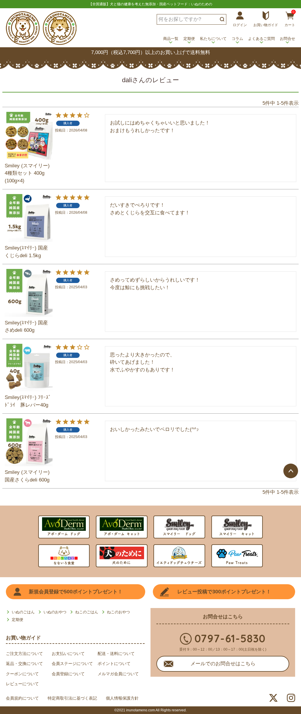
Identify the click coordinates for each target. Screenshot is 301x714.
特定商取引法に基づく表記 (72, 698)
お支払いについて (68, 653)
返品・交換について (24, 663)
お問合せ (287, 38)
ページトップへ (290, 471)
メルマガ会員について (118, 673)
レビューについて (22, 683)
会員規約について (22, 698)
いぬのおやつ (55, 612)
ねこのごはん (86, 612)
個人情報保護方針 (122, 698)
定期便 (189, 38)
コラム (237, 38)
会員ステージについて (72, 663)
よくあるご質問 (261, 38)
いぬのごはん (23, 612)
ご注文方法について (24, 653)
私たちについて (213, 38)
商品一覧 (170, 38)
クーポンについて (22, 673)
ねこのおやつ (118, 612)
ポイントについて (114, 663)
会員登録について (68, 673)
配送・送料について (116, 653)
